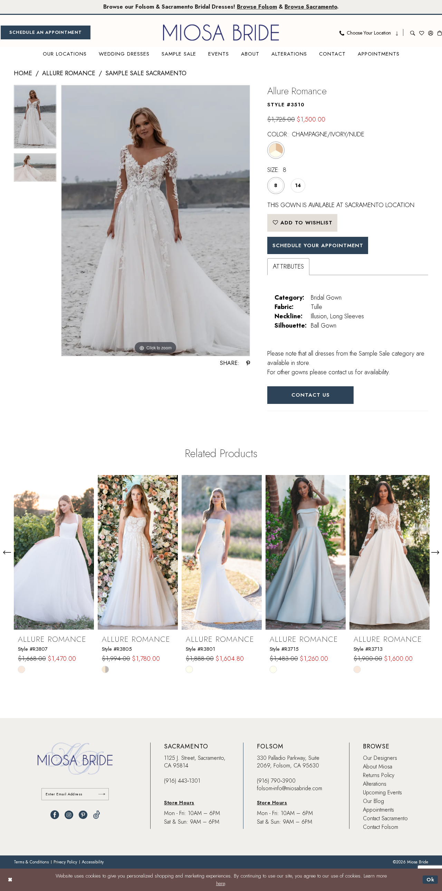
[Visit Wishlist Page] (421, 32)
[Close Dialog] (10, 880)
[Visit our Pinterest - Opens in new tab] (83, 815)
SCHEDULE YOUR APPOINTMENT (317, 245)
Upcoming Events (382, 792)
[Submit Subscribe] (102, 794)
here (220, 883)
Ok (430, 879)
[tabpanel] (35, 119)
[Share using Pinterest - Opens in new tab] (248, 363)
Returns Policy (378, 775)
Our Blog (373, 801)
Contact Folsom (380, 827)
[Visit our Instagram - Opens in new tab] (69, 815)
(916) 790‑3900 (276, 781)
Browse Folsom (257, 7)
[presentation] (54, 552)
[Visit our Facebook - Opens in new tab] (54, 815)
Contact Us (310, 395)
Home (23, 73)
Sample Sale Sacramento (145, 73)
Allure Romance (68, 73)
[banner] (221, 32)
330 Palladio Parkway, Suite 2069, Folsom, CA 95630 (288, 761)
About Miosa (377, 767)
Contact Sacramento (385, 818)
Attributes (288, 266)
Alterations (374, 784)
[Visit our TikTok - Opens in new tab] (96, 815)
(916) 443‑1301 (182, 781)
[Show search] (412, 32)
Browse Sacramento (311, 7)
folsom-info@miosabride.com (289, 788)
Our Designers (380, 758)
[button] (430, 32)
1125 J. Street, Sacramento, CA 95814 (194, 761)
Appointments (378, 810)
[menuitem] (45, 32)
